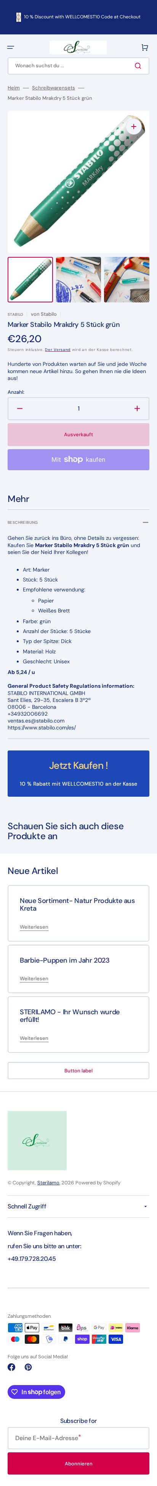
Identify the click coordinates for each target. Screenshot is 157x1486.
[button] (10, 47)
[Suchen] (139, 65)
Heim (14, 88)
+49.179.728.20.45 (32, 1259)
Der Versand (57, 349)
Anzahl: (16, 392)
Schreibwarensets (53, 88)
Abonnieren (79, 1463)
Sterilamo (48, 1182)
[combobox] (78, 66)
